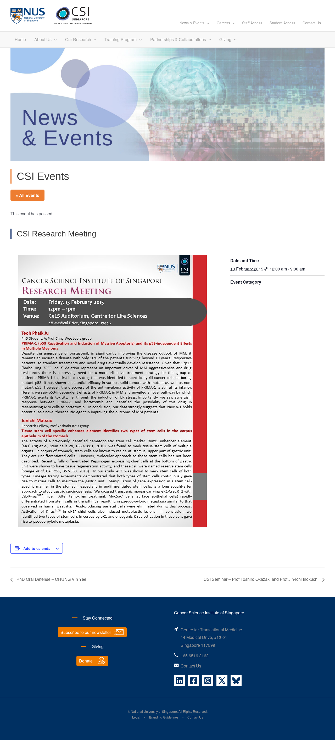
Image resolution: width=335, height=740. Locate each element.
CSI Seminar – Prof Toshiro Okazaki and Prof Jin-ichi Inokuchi (262, 579)
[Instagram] (207, 680)
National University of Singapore (154, 711)
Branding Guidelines (163, 717)
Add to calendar (37, 548)
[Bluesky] (236, 680)
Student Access (282, 22)
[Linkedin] (179, 680)
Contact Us (312, 22)
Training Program (120, 39)
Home (20, 39)
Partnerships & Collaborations (178, 39)
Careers (223, 22)
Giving (225, 39)
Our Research (78, 39)
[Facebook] (193, 680)
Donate (86, 661)
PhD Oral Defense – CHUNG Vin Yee (50, 579)
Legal (136, 717)
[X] (221, 680)
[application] (206, 22)
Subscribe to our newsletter (85, 632)
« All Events (27, 195)
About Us (43, 39)
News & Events (192, 22)
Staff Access (252, 22)
